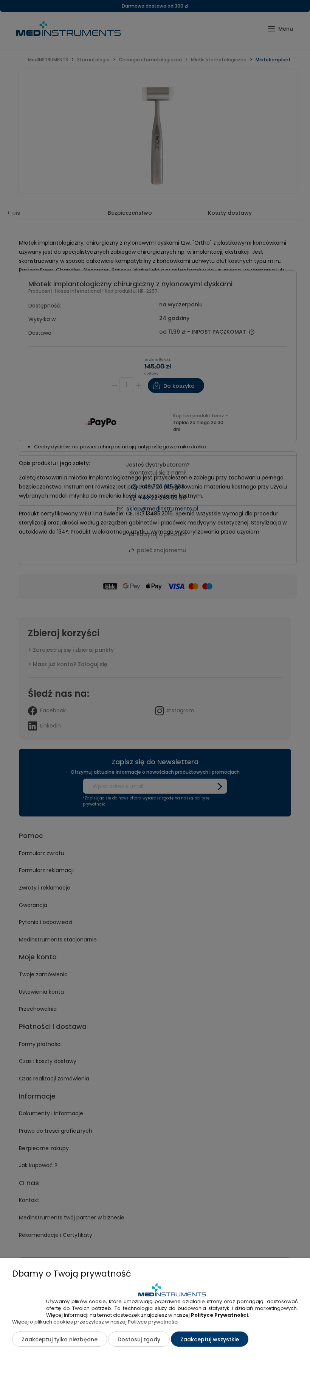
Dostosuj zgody (139, 1339)
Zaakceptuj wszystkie (209, 1339)
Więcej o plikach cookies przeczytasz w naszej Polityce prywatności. (96, 1321)
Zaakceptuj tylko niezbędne (60, 1339)
